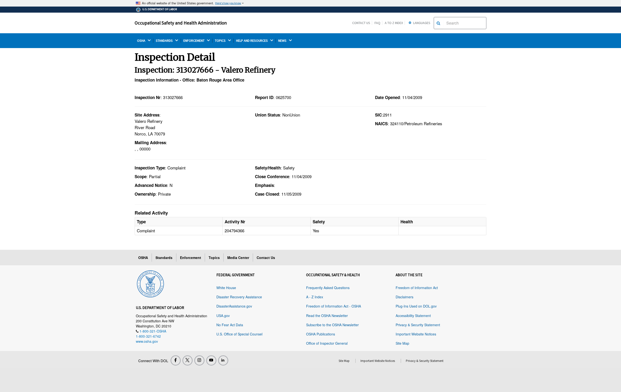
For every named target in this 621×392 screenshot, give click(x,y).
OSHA (141, 41)
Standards (163, 257)
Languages (421, 23)
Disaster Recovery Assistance (239, 296)
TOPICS (220, 41)
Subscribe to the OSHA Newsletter (332, 324)
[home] (150, 283)
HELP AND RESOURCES (252, 41)
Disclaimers (404, 296)
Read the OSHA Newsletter (327, 315)
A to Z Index (394, 23)
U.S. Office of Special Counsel (239, 334)
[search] (438, 23)
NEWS (282, 41)
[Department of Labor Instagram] (199, 360)
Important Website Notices (416, 334)
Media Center (238, 257)
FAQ (377, 23)
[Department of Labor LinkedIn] (223, 360)
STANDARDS (164, 41)
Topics (214, 257)
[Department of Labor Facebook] (176, 360)
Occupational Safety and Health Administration (181, 23)
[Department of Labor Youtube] (211, 360)
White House (226, 287)
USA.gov (223, 315)
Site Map (402, 343)
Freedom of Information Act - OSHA (333, 306)
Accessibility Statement (413, 315)
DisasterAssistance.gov (234, 306)
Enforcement (190, 257)
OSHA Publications (320, 334)
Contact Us (361, 23)
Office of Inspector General (327, 343)
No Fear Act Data (229, 324)
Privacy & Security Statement (418, 324)
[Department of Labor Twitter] (187, 360)
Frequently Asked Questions (328, 287)
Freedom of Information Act (417, 287)
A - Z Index (314, 296)
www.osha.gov (147, 341)
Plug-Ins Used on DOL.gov (416, 306)
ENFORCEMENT (194, 41)
